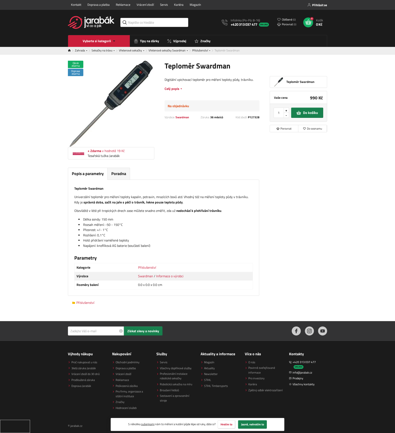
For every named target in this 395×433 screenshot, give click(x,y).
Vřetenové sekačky (131, 50)
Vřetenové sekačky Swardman (167, 50)
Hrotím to (226, 424)
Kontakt (76, 4)
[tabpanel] (163, 238)
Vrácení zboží (145, 4)
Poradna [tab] (118, 173)
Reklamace (123, 4)
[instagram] (309, 330)
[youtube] (322, 330)
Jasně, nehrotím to (252, 424)
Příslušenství (200, 50)
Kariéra (179, 4)
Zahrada (80, 50)
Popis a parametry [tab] (88, 173)
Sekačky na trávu (102, 50)
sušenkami (148, 424)
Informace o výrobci (170, 276)
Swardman (182, 117)
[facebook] (296, 330)
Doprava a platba (98, 4)
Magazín (195, 4)
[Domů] (71, 50)
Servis (164, 4)
